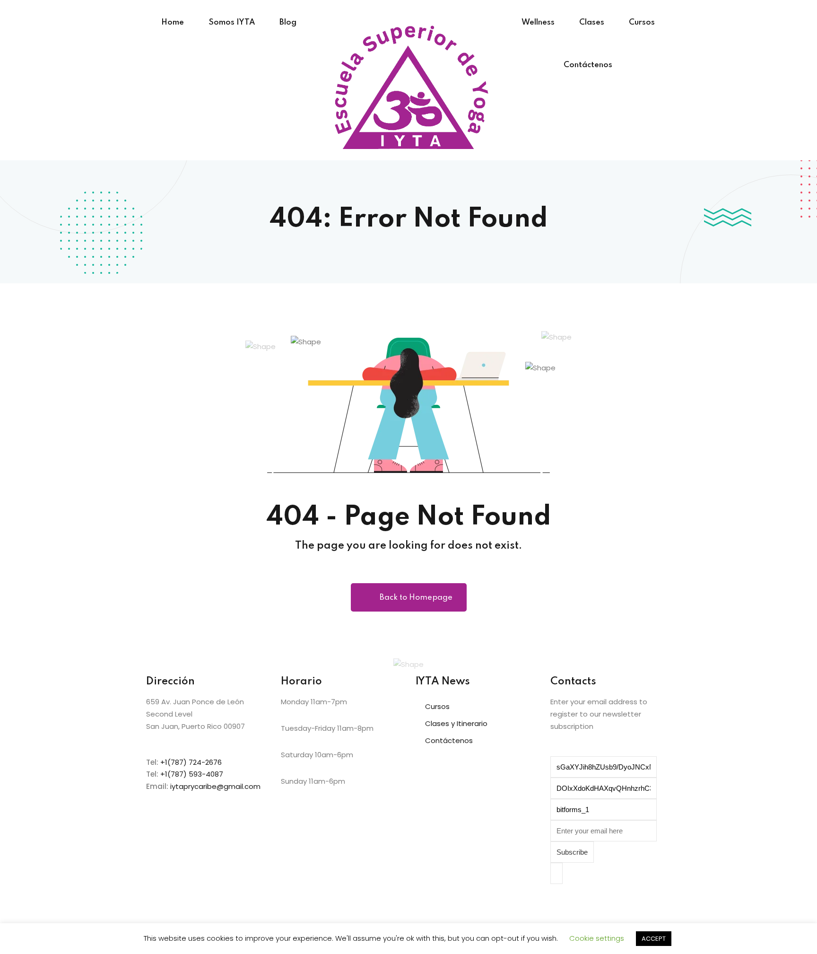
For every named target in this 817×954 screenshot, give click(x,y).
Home (172, 22)
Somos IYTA (232, 22)
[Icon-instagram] (588, 905)
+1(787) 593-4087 (191, 774)
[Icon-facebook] (562, 905)
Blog (287, 22)
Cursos (642, 22)
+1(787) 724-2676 (191, 762)
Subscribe (572, 852)
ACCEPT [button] (654, 938)
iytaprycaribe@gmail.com (215, 786)
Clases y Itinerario (456, 723)
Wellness (538, 22)
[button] (610, 873)
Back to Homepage (416, 598)
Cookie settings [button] (596, 938)
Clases (591, 22)
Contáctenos (588, 65)
